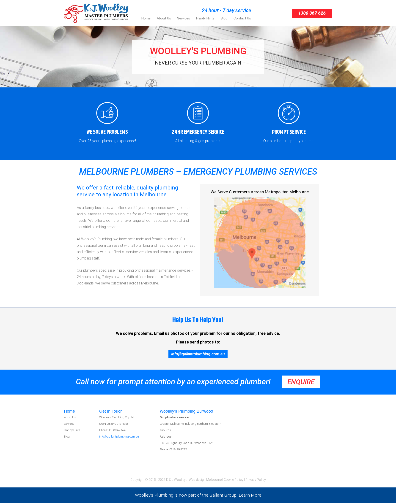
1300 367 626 (312, 13)
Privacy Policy (255, 479)
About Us (70, 417)
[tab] (81, 411)
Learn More (250, 495)
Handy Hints (72, 430)
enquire (300, 382)
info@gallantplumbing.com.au (198, 354)
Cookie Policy (233, 479)
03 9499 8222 (173, 449)
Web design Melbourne (205, 479)
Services (69, 423)
